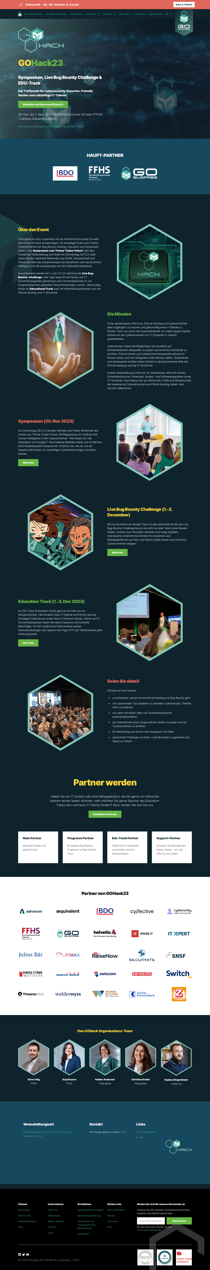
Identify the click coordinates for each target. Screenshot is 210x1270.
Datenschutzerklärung (89, 1215)
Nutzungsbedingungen (147, 1230)
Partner (52, 1227)
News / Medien (56, 1221)
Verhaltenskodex (147, 1132)
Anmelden (140, 14)
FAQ (109, 1227)
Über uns (53, 1209)
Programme (76, 14)
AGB (140, 1137)
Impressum (83, 1233)
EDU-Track (76, 126)
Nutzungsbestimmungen (91, 1209)
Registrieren (155, 14)
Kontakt (111, 1215)
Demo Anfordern (116, 1209)
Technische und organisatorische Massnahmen (86, 1225)
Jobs (50, 1232)
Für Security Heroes (56, 14)
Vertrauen (112, 1221)
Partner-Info (24, 1215)
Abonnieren (179, 1220)
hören (123, 1132)
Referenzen (54, 1215)
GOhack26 (23, 1209)
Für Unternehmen (33, 14)
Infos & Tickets (184, 4)
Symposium (26, 126)
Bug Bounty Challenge (51, 126)
